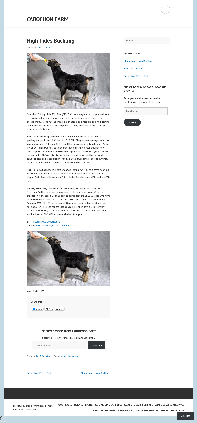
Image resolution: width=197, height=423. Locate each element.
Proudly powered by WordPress (28, 405)
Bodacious (73, 356)
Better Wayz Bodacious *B (46, 221)
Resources (162, 410)
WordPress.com (28, 409)
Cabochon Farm (48, 19)
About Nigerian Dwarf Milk (117, 410)
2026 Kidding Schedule (108, 404)
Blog (95, 410)
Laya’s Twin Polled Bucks (40, 373)
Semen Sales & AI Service (169, 404)
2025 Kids (40, 356)
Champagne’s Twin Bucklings (95, 373)
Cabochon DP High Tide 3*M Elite (51, 225)
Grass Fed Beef (145, 410)
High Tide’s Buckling (134, 68)
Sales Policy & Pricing (79, 404)
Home (60, 404)
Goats (49, 356)
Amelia (64, 356)
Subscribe (97, 345)
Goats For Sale (143, 404)
